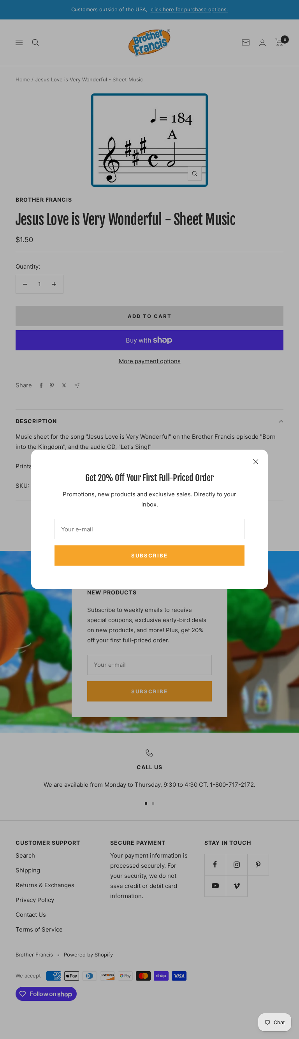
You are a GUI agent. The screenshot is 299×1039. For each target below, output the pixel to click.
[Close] (256, 461)
